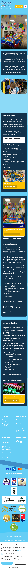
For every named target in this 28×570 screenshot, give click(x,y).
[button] (14, 567)
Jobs (17, 422)
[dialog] (14, 556)
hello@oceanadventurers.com (10, 456)
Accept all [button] (7, 563)
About (4, 422)
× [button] (26, 544)
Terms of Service (20, 426)
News (17, 420)
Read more (19, 550)
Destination (17, 542)
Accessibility (19, 428)
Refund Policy (20, 424)
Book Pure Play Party (10, 186)
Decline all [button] (20, 563)
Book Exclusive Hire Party (11, 400)
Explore (4, 420)
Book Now (19, 6)
